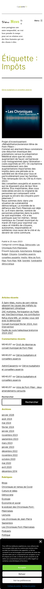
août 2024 (7, 419)
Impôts (24, 257)
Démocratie (30, 244)
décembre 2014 (9, 471)
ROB (19, 260)
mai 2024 (6, 423)
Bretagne (37, 251)
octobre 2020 (8, 459)
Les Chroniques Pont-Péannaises (18, 527)
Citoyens (13, 254)
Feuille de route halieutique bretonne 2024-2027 (20, 331)
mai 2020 (6, 463)
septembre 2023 (10, 439)
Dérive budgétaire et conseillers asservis (17, 90)
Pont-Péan (11, 260)
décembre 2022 (9, 451)
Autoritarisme (26, 251)
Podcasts (6, 531)
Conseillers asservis (27, 254)
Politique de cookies (14, 586)
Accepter (22, 567)
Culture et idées (9, 491)
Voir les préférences (22, 580)
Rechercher (8, 397)
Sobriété (26, 260)
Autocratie (14, 251)
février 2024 (8, 427)
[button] (40, 541)
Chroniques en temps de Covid (17, 487)
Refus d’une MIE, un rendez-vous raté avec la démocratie (20, 319)
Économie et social (11, 503)
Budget (5, 254)
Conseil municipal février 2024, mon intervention (19, 325)
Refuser (22, 574)
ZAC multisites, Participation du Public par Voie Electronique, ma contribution (21, 313)
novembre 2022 (10, 455)
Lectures (6, 515)
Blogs (21, 244)
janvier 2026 (8, 415)
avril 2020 (7, 467)
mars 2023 (7, 443)
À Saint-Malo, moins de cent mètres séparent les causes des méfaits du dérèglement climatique (19, 305)
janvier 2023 (8, 447)
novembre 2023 (10, 435)
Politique (6, 535)
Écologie (6, 499)
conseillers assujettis (11, 257)
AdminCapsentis (10, 366)
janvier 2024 (8, 431)
